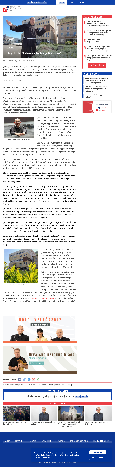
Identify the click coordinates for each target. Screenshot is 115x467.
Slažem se (97, 452)
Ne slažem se (97, 458)
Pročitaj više (95, 65)
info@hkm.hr (82, 396)
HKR (82, 2)
